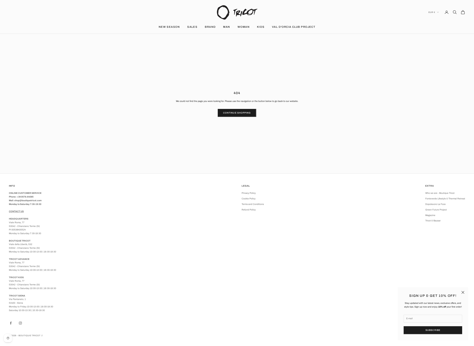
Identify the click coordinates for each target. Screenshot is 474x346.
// (42, 335)
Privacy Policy (249, 193)
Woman (244, 26)
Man (226, 26)
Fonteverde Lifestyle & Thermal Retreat (445, 198)
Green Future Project (436, 209)
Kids (261, 26)
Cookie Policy (249, 198)
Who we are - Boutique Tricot (440, 193)
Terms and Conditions (253, 204)
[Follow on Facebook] (11, 323)
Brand (210, 26)
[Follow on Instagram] (20, 323)
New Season (169, 26)
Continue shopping (237, 113)
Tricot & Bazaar (433, 220)
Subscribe (432, 330)
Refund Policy (249, 209)
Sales (192, 26)
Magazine (430, 215)
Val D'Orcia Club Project (294, 26)
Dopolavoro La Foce (435, 204)
